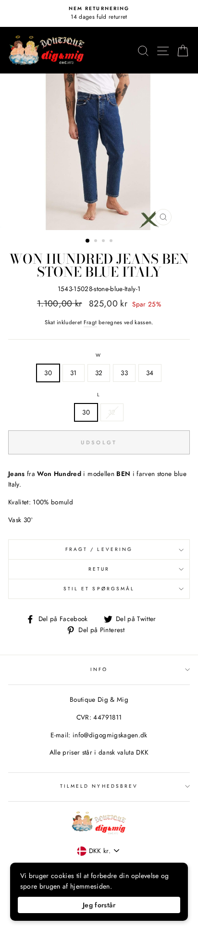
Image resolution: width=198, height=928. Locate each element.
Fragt (90, 322)
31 (73, 373)
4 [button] (112, 241)
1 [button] (88, 241)
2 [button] (96, 241)
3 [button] (104, 241)
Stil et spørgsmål (99, 588)
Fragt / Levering (99, 549)
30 (48, 373)
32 (99, 373)
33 (124, 373)
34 (150, 373)
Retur (99, 569)
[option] (99, 13)
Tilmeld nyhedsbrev (99, 786)
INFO (99, 669)
